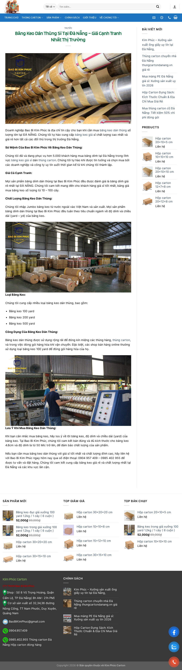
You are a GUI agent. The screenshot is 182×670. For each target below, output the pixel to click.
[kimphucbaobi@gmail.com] (154, 17)
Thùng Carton (31, 17)
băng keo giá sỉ (21, 160)
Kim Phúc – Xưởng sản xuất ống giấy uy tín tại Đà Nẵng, (157, 44)
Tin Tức (68, 28)
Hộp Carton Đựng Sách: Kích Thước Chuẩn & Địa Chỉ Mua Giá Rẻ (158, 97)
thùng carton (47, 160)
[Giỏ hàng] (175, 17)
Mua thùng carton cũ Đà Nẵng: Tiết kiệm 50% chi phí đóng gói (158, 112)
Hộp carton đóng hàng (26, 644)
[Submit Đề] (158, 7)
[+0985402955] (170, 17)
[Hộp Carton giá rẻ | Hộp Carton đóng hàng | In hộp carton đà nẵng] (20, 6)
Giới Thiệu (89, 17)
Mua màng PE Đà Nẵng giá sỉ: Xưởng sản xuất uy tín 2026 (159, 81)
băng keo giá (84, 134)
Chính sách (72, 17)
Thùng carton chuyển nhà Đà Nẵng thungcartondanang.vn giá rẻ (159, 62)
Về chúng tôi (108, 17)
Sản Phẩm (53, 17)
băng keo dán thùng (113, 130)
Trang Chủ (11, 17)
